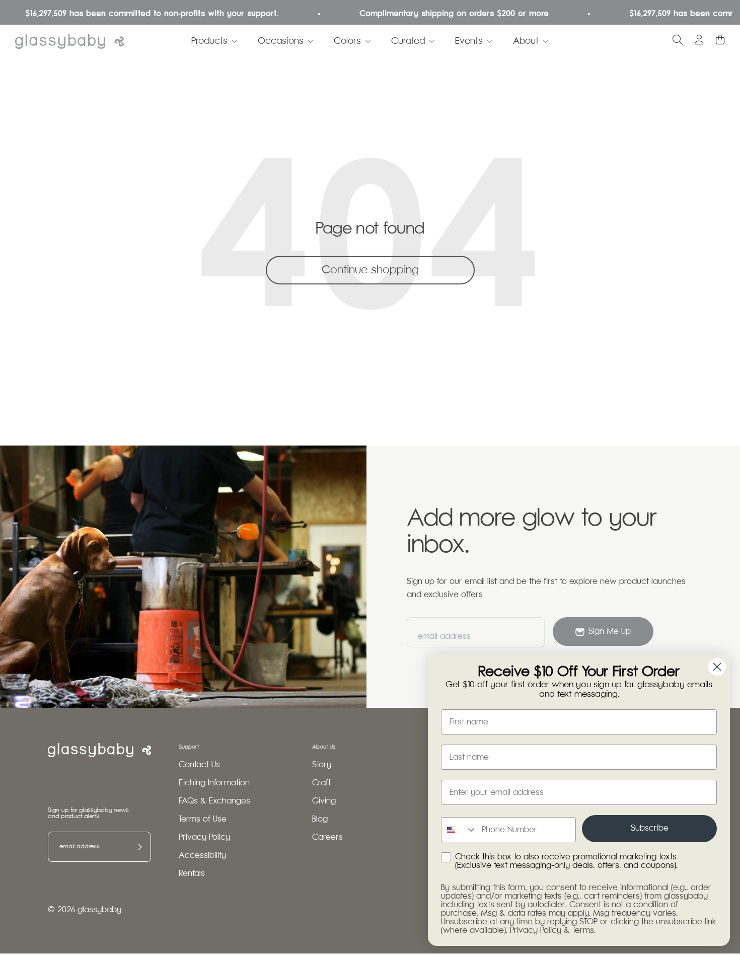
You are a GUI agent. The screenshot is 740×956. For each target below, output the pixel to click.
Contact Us (199, 765)
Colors (347, 41)
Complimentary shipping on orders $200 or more (441, 14)
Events (469, 41)
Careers (327, 837)
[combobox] (459, 830)
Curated (408, 41)
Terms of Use (203, 819)
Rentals (192, 873)
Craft (321, 783)
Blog (320, 819)
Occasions (281, 41)
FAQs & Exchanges (214, 801)
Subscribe (650, 828)
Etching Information (214, 783)
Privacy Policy (204, 837)
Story (321, 765)
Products (209, 41)
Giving (324, 801)
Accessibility (202, 855)
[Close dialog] (717, 667)
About (526, 41)
